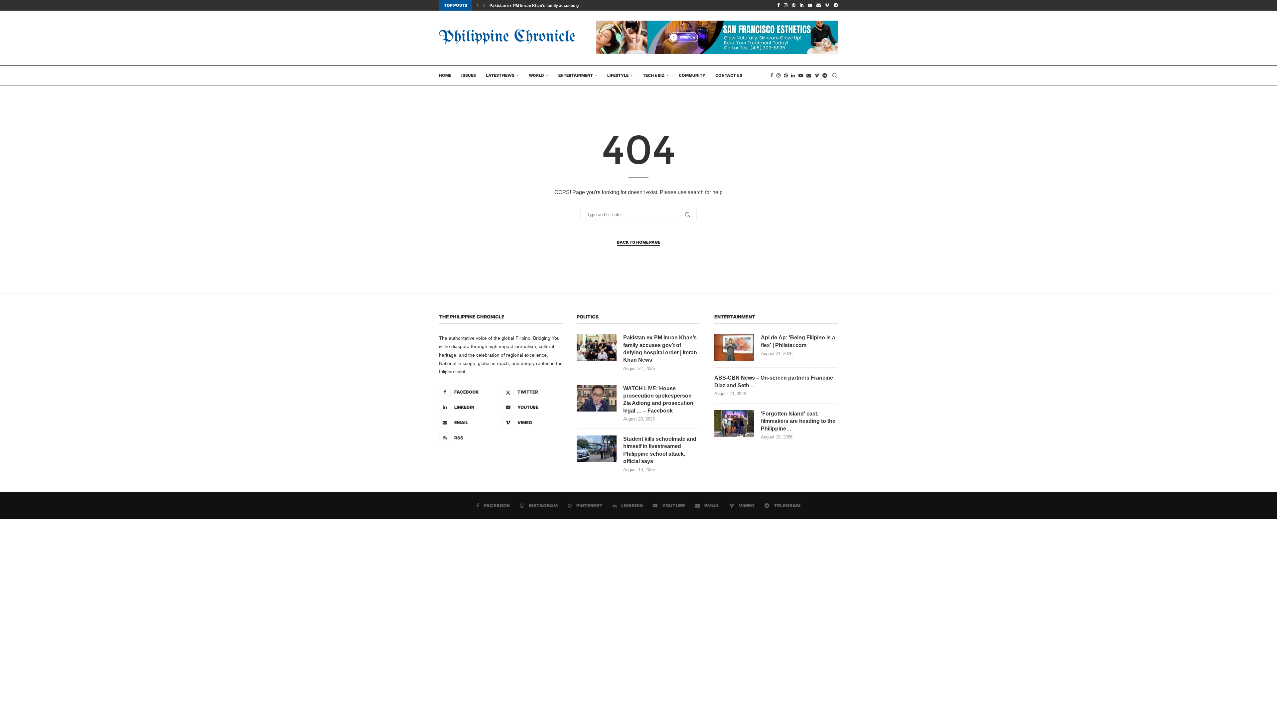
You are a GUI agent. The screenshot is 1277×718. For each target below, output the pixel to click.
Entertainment (575, 75)
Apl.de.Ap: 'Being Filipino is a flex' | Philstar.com (798, 341)
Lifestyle (618, 75)
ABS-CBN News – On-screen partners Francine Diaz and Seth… (773, 381)
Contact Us (728, 75)
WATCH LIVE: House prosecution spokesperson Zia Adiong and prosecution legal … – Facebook (658, 400)
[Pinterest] (793, 5)
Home (445, 75)
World (536, 75)
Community (692, 75)
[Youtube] (810, 5)
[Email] (818, 5)
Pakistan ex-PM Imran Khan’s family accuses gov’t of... (541, 5)
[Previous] (477, 5)
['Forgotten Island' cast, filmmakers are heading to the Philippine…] (734, 423)
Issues (468, 75)
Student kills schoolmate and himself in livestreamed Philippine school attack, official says (659, 450)
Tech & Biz (653, 75)
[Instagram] (785, 5)
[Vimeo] (827, 5)
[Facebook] (778, 5)
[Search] (834, 75)
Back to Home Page (638, 242)
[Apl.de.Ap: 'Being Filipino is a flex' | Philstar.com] (734, 347)
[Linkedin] (801, 5)
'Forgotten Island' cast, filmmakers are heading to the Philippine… (798, 421)
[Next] (484, 5)
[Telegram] (836, 5)
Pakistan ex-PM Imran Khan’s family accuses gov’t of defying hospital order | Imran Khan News (660, 349)
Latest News (500, 75)
